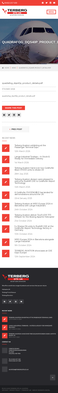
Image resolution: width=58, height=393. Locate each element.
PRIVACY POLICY (15, 390)
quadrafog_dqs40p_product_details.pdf (35, 68)
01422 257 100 (10, 3)
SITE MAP (5, 390)
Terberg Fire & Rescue (9, 292)
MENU (51, 12)
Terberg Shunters (7, 295)
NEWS (14, 68)
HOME (6, 68)
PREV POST (16, 129)
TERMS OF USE (26, 390)
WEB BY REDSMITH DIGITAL (41, 390)
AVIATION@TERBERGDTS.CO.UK (19, 369)
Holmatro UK (6, 289)
